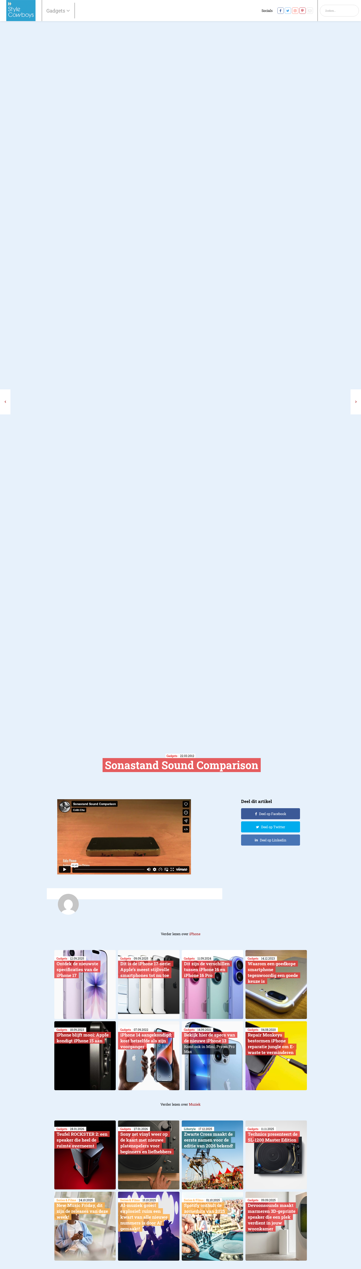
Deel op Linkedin (273, 840)
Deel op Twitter (273, 827)
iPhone (194, 934)
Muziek (195, 1104)
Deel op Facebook (272, 814)
